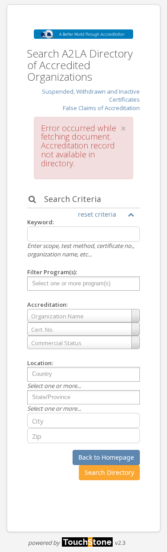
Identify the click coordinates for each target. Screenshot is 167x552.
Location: (40, 363)
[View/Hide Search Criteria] (131, 214)
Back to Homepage (106, 457)
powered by (70, 543)
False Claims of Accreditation (101, 108)
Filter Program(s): (52, 272)
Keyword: (40, 222)
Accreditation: (47, 305)
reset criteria (97, 214)
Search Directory (109, 472)
